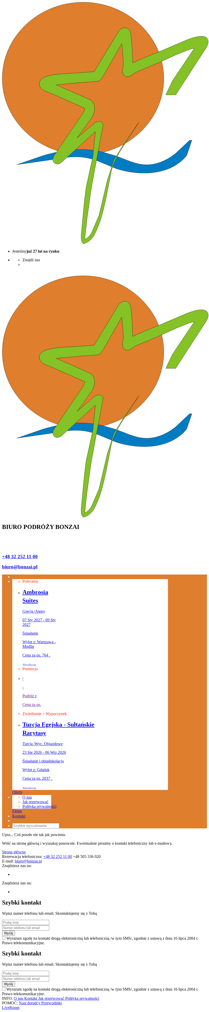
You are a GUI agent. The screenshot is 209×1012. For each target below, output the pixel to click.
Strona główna (13, 852)
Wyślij (8, 933)
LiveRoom (10, 1007)
